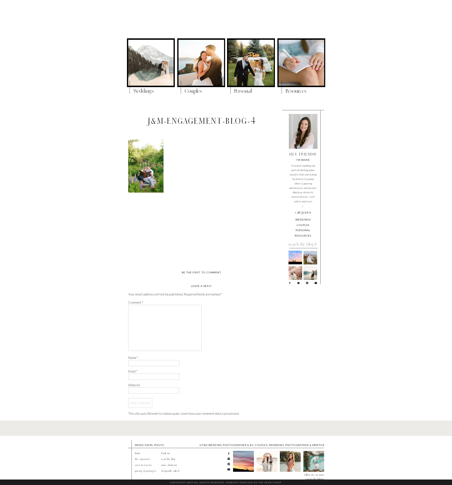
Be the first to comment (201, 272)
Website (134, 385)
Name (133, 358)
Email (133, 371)
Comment (135, 302)
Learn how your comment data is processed (210, 413)
